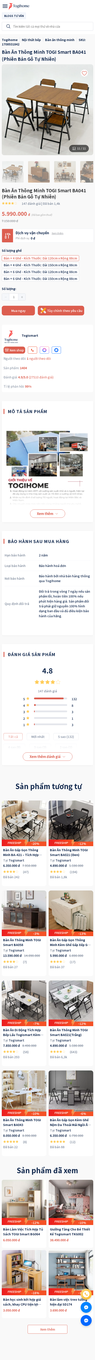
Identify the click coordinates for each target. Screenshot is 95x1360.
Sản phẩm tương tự (48, 786)
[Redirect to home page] (19, 6)
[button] (5, 297)
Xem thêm (57, 233)
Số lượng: (9, 288)
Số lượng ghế (12, 250)
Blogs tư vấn (14, 16)
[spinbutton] (14, 296)
